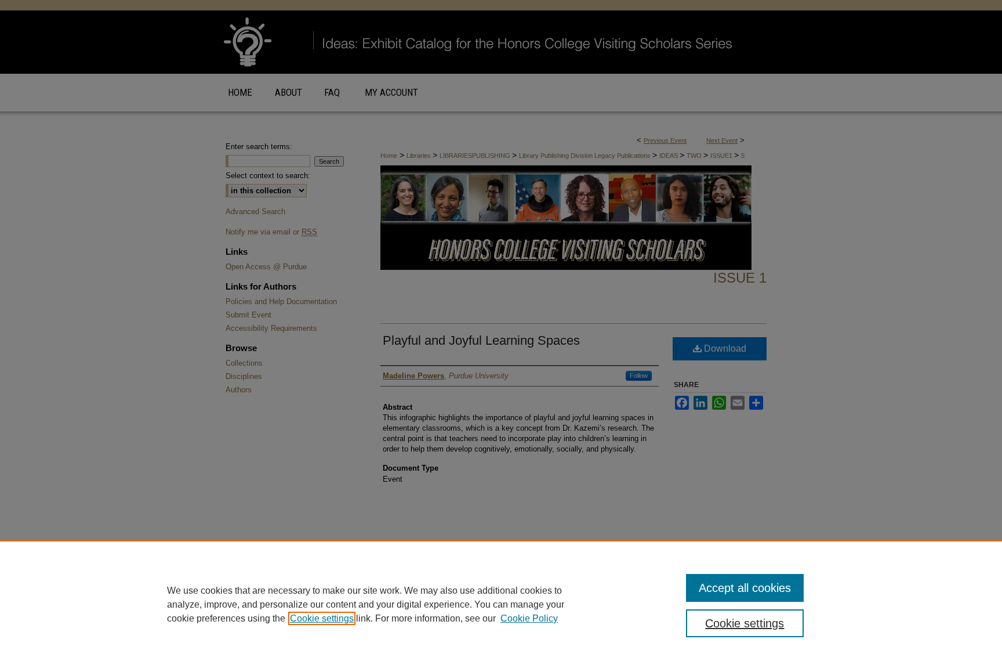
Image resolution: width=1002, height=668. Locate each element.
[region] (501, 604)
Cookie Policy (529, 618)
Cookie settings (322, 618)
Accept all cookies (745, 588)
